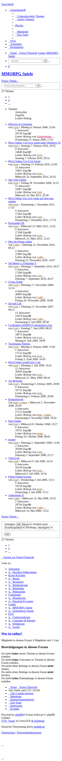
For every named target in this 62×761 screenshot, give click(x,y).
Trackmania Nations (19, 343)
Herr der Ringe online (20, 241)
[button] (9, 103)
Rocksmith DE (16, 223)
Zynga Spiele (15, 281)
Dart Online (14, 421)
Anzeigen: (10, 524)
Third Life (13, 458)
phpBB (19, 714)
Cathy (16, 244)
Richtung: (31, 527)
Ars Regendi (15, 380)
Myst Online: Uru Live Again (24, 161)
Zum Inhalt (7, 4)
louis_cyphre (20, 402)
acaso (40, 433)
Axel (15, 127)
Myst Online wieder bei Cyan (24, 362)
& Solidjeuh (37, 720)
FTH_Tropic (8, 720)
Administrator (44, 136)
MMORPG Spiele (17, 73)
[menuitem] (29, 16)
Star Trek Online (17, 179)
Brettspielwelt (15, 399)
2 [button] (9, 100)
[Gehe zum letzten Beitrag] (53, 136)
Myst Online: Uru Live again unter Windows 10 (34, 142)
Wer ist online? (11, 633)
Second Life (15, 303)
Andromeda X (16, 495)
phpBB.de (39, 726)
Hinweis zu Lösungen (20, 124)
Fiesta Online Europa (19, 476)
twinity (12, 439)
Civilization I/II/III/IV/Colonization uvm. (30, 325)
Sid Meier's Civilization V (22, 263)
